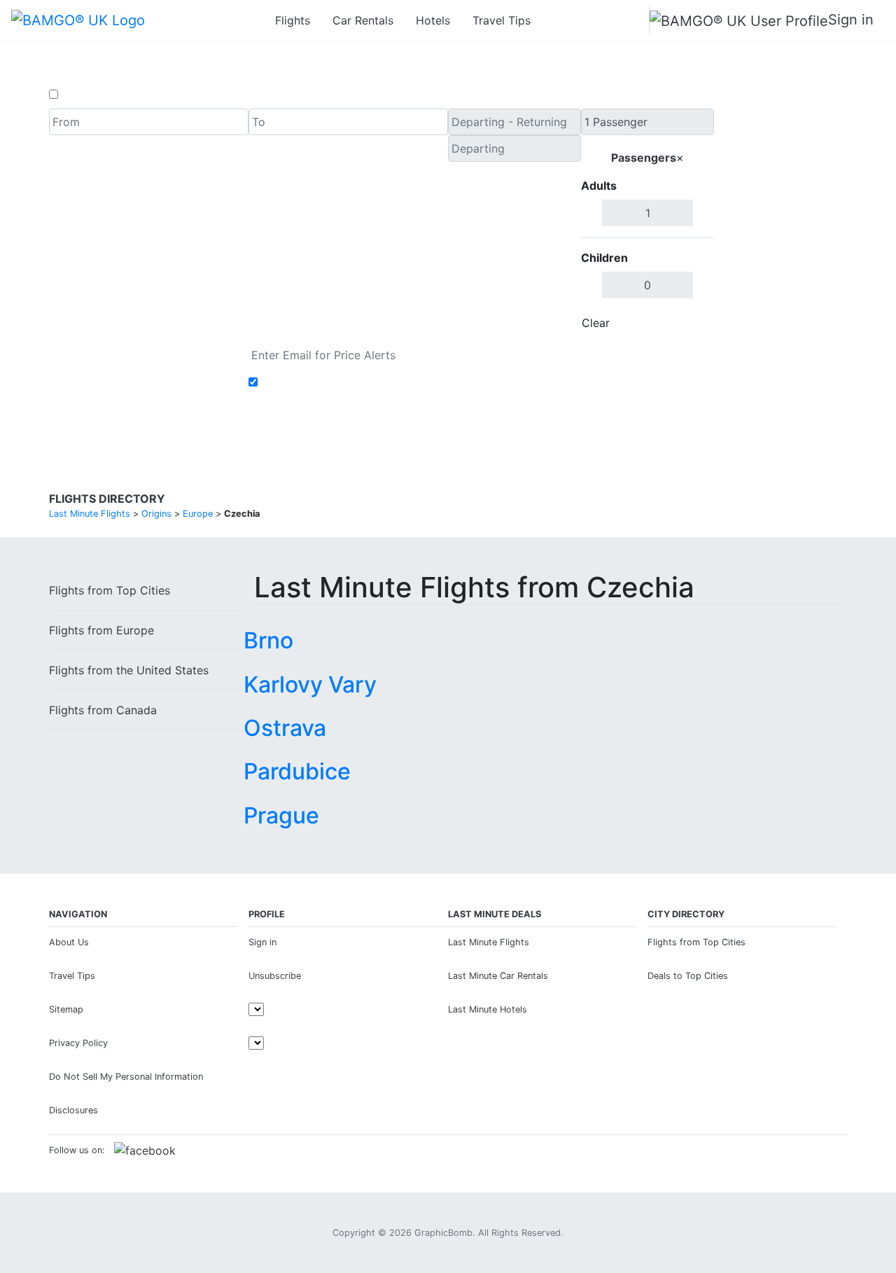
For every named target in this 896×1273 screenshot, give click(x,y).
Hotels (433, 20)
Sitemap (66, 1009)
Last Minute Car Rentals (498, 976)
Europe (101, 630)
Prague (281, 815)
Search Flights (781, 223)
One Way (85, 95)
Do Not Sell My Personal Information (126, 1076)
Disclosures (73, 1110)
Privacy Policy (78, 1043)
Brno (268, 640)
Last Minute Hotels (487, 1009)
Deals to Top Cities (688, 976)
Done (691, 323)
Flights (292, 20)
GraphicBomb (443, 1232)
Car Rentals (362, 20)
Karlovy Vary (310, 684)
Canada (103, 710)
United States (129, 670)
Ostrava (285, 728)
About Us (69, 942)
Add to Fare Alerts (310, 382)
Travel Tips (501, 20)
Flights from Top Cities (697, 942)
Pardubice (297, 771)
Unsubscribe (274, 976)
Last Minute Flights (488, 942)
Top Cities (109, 590)
